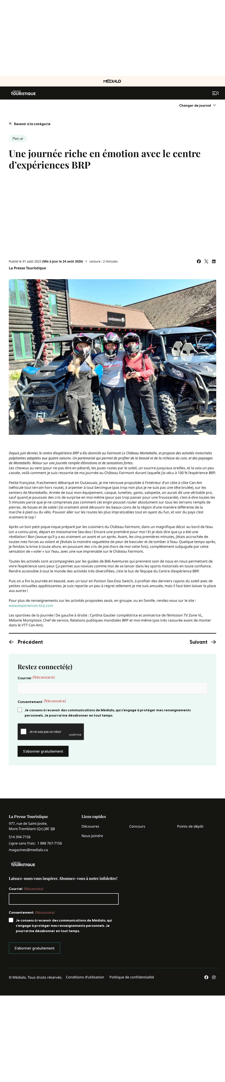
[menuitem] (197, 105)
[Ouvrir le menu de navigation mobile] (216, 93)
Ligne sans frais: (35, 843)
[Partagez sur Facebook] (198, 261)
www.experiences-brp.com (31, 605)
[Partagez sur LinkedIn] (213, 261)
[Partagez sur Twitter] (206, 261)
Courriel (36, 678)
